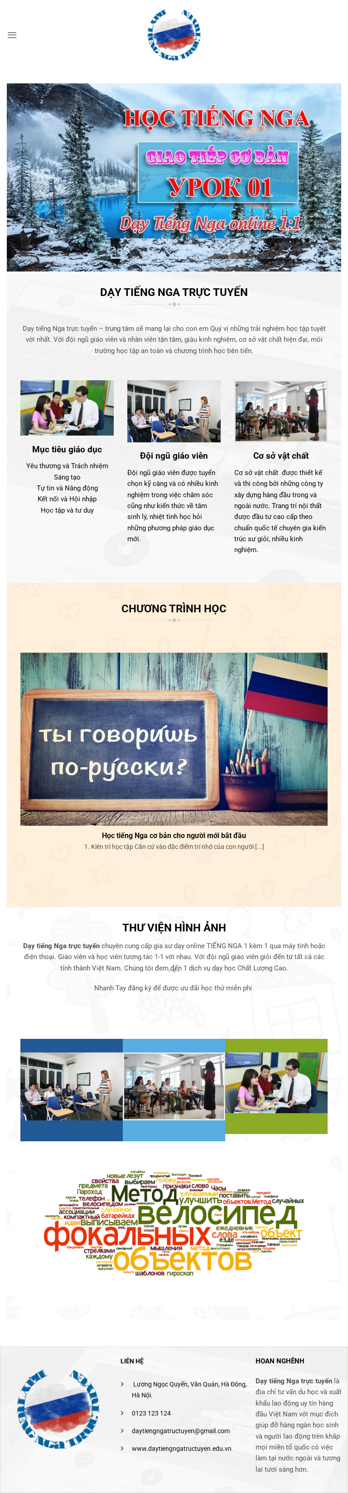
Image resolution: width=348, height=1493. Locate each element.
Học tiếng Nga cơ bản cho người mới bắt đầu (174, 835)
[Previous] (18, 763)
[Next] (329, 763)
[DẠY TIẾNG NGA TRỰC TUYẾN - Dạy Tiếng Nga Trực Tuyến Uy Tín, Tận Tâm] (174, 35)
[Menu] (12, 35)
